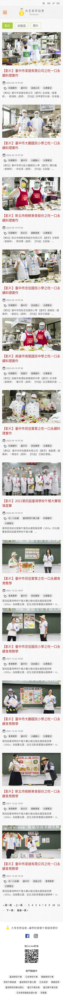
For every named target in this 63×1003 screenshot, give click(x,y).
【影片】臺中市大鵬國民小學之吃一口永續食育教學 (31, 721)
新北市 (24, 232)
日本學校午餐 (31, 976)
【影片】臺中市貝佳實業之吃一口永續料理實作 (31, 431)
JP (53, 3)
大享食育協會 (27, 936)
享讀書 (43, 992)
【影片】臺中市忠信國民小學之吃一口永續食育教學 (31, 649)
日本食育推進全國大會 (26, 992)
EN (58, 3)
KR (48, 3)
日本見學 (43, 981)
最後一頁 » (22, 910)
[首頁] (31, 12)
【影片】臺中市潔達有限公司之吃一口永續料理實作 (31, 73)
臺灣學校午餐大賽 (31, 518)
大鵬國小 (35, 160)
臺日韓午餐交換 (50, 987)
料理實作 (12, 87)
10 (53, 905)
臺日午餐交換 (33, 987)
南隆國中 (35, 373)
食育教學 (12, 595)
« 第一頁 (7, 905)
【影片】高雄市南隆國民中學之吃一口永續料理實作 (31, 358)
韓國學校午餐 (47, 976)
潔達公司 (35, 87)
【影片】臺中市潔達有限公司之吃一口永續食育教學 (31, 866)
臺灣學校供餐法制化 (14, 987)
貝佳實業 (35, 445)
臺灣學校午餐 (16, 976)
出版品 (21, 26)
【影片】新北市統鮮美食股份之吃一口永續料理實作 (31, 218)
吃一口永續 (13, 518)
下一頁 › (10, 910)
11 (58, 905)
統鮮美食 (35, 232)
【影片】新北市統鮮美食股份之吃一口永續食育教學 (31, 793)
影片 (7, 26)
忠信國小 (35, 305)
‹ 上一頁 (18, 905)
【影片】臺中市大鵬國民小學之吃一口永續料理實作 (31, 145)
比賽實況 (47, 87)
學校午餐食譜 (10, 981)
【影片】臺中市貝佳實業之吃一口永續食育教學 (31, 580)
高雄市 (24, 373)
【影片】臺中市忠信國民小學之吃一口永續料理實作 (31, 290)
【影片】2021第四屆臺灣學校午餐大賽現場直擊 (31, 503)
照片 (36, 26)
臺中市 (24, 87)
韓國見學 (55, 981)
